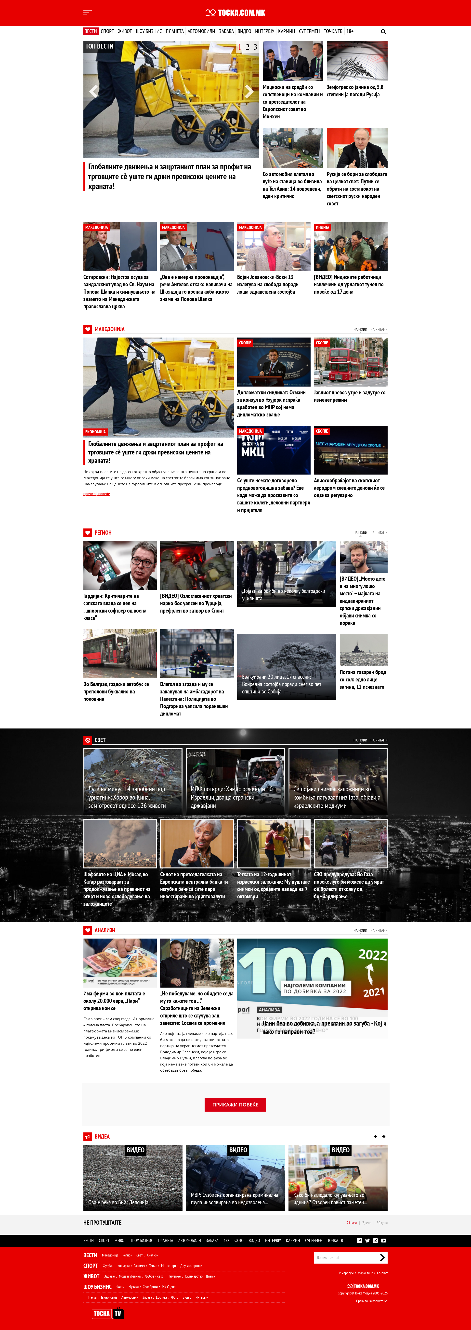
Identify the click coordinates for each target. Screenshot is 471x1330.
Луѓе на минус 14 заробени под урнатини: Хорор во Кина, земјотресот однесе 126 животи (127, 797)
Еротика (161, 1297)
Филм (120, 1287)
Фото (239, 1240)
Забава (226, 31)
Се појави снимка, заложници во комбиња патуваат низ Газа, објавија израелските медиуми (336, 797)
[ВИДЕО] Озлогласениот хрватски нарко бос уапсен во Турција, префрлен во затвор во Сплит (196, 603)
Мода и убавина (130, 1276)
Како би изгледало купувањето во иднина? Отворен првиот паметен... (330, 1199)
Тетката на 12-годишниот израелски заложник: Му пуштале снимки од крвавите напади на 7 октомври (273, 885)
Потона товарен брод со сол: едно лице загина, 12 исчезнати (363, 679)
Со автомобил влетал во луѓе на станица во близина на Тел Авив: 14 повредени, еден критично (292, 185)
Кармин (286, 31)
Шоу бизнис (149, 31)
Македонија (110, 329)
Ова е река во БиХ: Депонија (118, 1202)
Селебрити (150, 1287)
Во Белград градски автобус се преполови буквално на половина (116, 692)
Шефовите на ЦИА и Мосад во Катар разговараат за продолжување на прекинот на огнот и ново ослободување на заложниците (117, 889)
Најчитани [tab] (379, 329)
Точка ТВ (333, 31)
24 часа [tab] (352, 1223)
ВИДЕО (135, 1150)
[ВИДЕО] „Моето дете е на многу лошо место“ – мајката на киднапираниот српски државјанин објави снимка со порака (362, 601)
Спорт (107, 31)
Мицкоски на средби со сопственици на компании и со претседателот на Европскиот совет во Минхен (293, 102)
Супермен (309, 31)
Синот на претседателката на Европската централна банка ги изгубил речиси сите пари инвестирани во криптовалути (194, 885)
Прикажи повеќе (235, 1104)
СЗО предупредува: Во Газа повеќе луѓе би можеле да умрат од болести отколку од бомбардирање (349, 885)
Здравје (109, 1276)
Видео (244, 31)
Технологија (109, 1297)
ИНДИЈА (322, 227)
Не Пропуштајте (102, 1222)
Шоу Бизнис (97, 1287)
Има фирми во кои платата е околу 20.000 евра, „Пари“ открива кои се (114, 1001)
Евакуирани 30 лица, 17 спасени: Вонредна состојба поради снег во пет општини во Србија (281, 684)
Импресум (346, 1273)
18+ (349, 31)
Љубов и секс (154, 1276)
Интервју (264, 31)
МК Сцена (168, 1287)
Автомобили (201, 31)
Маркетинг (365, 1273)
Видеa (102, 1136)
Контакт (382, 1273)
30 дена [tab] (382, 1223)
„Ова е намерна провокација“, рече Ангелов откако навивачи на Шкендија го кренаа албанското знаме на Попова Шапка (196, 288)
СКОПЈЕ (245, 343)
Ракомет (139, 1266)
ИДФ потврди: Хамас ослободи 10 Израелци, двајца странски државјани (232, 797)
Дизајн (210, 1276)
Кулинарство (194, 1276)
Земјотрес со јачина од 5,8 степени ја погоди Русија (355, 91)
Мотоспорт (168, 1266)
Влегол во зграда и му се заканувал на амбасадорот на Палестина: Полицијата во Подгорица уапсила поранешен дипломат (194, 699)
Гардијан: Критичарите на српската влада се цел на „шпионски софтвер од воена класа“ (114, 607)
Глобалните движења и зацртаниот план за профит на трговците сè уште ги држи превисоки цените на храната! (169, 176)
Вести (91, 31)
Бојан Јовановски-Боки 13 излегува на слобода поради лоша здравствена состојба (268, 284)
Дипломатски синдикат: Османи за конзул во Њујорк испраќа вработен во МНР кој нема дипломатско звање (271, 403)
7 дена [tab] (366, 1223)
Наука (92, 1297)
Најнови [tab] (360, 329)
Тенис (153, 1266)
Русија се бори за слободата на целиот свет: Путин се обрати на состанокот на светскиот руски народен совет (357, 189)
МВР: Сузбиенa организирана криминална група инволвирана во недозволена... (234, 1199)
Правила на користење (372, 1301)
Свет (100, 740)
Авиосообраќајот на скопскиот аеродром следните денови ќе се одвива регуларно (349, 488)
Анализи (105, 930)
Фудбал (108, 1266)
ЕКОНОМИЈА (95, 432)
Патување (174, 1276)
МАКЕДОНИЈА (96, 227)
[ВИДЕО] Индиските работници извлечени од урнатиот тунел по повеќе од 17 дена (349, 284)
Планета (175, 31)
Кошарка (124, 1266)
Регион (103, 532)
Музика (134, 1287)
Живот (125, 31)
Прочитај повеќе (96, 493)
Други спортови (191, 1266)
